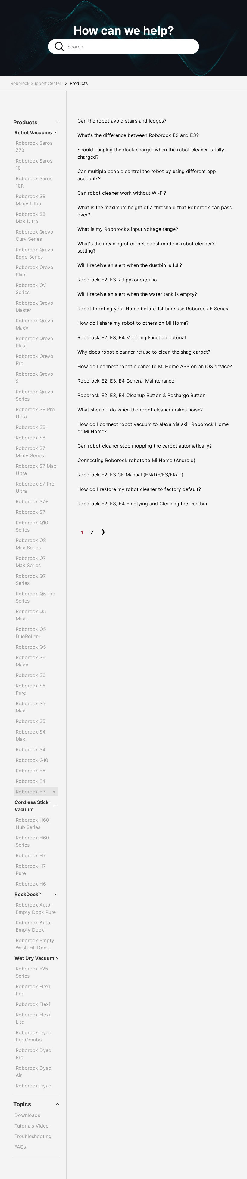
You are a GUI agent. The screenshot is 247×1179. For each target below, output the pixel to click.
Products (25, 122)
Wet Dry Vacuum (34, 958)
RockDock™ (27, 894)
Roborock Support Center (36, 83)
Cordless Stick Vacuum (31, 805)
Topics (22, 1104)
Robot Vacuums (33, 132)
